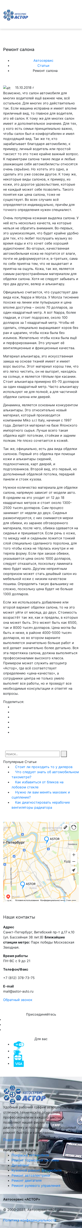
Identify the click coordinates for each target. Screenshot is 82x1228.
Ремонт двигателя (27, 1180)
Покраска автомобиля (30, 1155)
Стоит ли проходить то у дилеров (43, 767)
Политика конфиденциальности (29, 1220)
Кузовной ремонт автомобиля (37, 1170)
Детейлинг (20, 1165)
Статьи (43, 65)
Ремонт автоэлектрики (31, 1175)
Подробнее (13, 1140)
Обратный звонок (17, 1000)
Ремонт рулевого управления (36, 1185)
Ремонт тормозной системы (35, 1160)
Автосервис (43, 60)
